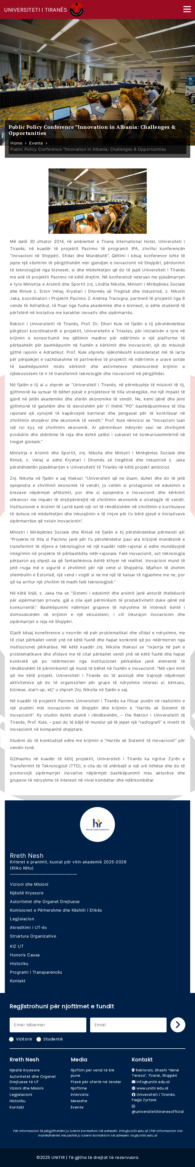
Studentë (53, 1039)
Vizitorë (24, 1039)
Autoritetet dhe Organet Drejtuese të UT (33, 1079)
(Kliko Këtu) (22, 867)
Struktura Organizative (33, 936)
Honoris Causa (25, 954)
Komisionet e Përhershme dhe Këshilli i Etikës (56, 910)
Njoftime (79, 1088)
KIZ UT (17, 946)
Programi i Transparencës (36, 972)
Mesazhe (79, 1100)
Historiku (19, 963)
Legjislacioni (21, 1094)
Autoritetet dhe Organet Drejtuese (45, 901)
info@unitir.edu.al (153, 1081)
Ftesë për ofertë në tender (96, 1081)
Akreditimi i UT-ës (28, 927)
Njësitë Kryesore (26, 892)
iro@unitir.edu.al (143, 1135)
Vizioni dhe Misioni (29, 884)
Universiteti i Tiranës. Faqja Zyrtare (154, 1097)
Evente (77, 1107)
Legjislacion (22, 918)
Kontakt (18, 980)
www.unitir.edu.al (152, 1088)
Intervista (80, 1094)
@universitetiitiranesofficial (158, 1111)
